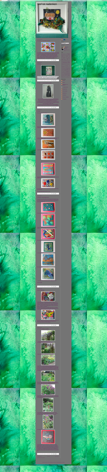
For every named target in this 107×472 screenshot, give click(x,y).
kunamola (63, 82)
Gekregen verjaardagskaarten (43, 197)
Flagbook (62, 63)
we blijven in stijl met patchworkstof (44, 82)
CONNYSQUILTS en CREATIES (65, 85)
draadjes (67, 59)
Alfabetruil (68, 53)
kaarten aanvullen (40, 290)
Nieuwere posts (39, 456)
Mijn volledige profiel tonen (67, 50)
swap (62, 73)
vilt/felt (69, 75)
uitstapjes (68, 74)
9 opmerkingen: (48, 60)
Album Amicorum (63, 53)
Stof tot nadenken (47, 4)
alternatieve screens (64, 54)
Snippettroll (68, 70)
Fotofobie (63, 80)
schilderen (65, 70)
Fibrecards (64, 62)
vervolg (38, 111)
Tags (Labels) (68, 73)
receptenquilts (66, 69)
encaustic (39, 63)
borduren (62, 56)
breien (67, 56)
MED (69, 67)
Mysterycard (68, 68)
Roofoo (55, 462)
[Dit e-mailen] (52, 60)
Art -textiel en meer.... (65, 87)
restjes (62, 70)
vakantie (63, 75)
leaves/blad (62, 67)
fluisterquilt (65, 63)
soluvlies (63, 71)
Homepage (48, 456)
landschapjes (63, 66)
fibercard (69, 61)
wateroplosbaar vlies (63, 77)
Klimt (62, 65)
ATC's (68, 55)
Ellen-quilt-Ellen (64, 89)
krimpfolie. (66, 65)
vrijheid (68, 76)
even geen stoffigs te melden (43, 328)
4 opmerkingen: (48, 80)
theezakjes (62, 74)
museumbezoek (64, 68)
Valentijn (66, 75)
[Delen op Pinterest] (55, 60)
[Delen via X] (54, 60)
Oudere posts (57, 456)
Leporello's (66, 67)
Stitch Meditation (67, 72)
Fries (68, 63)
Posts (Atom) (43, 457)
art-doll (65, 55)
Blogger (63, 462)
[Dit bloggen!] (53, 60)
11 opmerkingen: (48, 453)
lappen (68, 66)
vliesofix (64, 76)
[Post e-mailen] (51, 60)
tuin (65, 74)
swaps (64, 73)
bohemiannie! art (64, 93)
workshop (68, 77)
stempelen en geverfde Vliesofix (43, 40)
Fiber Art (65, 61)
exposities (66, 60)
